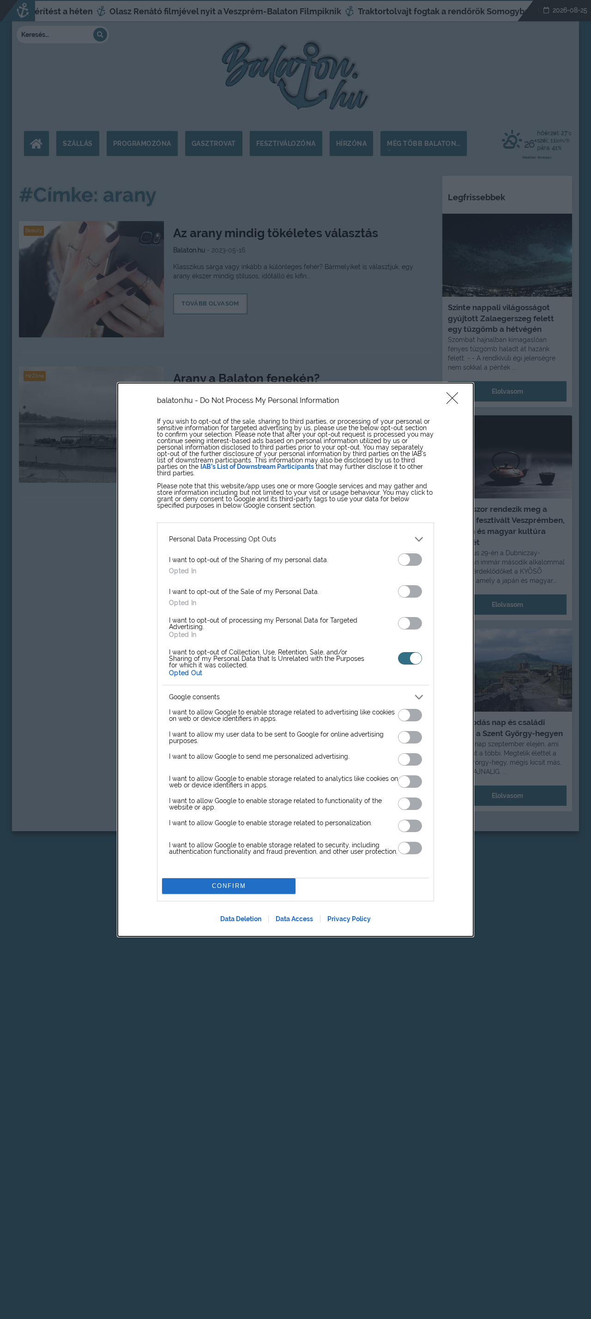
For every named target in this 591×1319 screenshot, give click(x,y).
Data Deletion (240, 919)
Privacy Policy (349, 919)
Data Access (294, 919)
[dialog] (295, 659)
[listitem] (295, 539)
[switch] (410, 559)
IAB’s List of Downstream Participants (257, 466)
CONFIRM (229, 885)
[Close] (455, 401)
